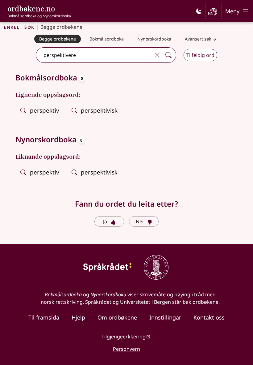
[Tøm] (157, 55)
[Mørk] (199, 11)
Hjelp (78, 317)
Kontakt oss (209, 317)
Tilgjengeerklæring (124, 336)
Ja (105, 221)
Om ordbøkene (117, 317)
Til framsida (43, 317)
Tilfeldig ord (200, 55)
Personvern (126, 349)
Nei (139, 221)
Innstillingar (165, 317)
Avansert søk (198, 39)
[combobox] (94, 55)
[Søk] (168, 55)
